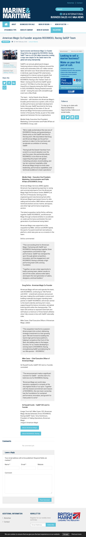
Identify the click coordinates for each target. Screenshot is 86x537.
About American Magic (29, 427)
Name (7, 464)
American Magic (9, 65)
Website (40, 464)
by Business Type (10, 30)
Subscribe (50, 525)
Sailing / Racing (8, 72)
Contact (79, 3)
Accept (65, 534)
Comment (8, 473)
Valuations (57, 30)
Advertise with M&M (76, 51)
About (14, 24)
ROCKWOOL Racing (10, 67)
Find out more (76, 534)
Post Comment (45, 500)
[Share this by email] (4, 88)
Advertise (70, 3)
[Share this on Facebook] (9, 83)
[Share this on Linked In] (14, 83)
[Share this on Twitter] (4, 83)
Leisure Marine (33, 42)
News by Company (26, 30)
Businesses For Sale (27, 24)
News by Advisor (43, 30)
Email (23, 464)
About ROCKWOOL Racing (30, 433)
